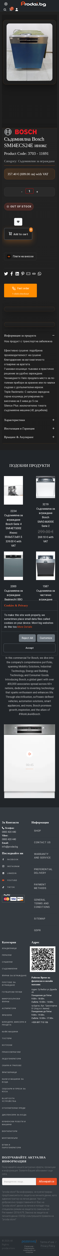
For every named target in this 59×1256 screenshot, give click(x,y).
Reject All (27, 638)
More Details (24, 626)
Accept (30, 647)
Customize (46, 638)
